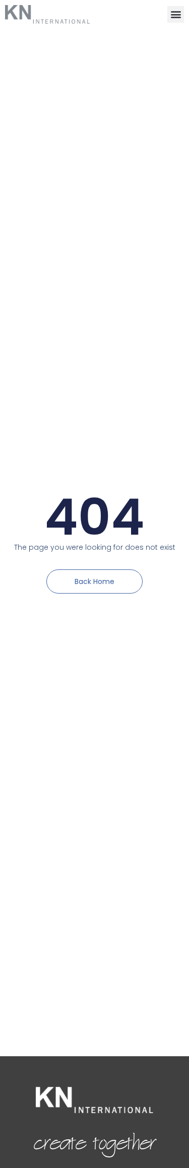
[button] (175, 14)
